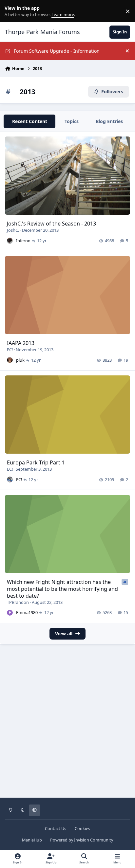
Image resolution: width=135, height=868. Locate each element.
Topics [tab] (72, 121)
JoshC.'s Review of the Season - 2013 (51, 223)
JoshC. (13, 230)
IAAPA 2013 (20, 343)
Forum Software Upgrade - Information (57, 51)
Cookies (82, 828)
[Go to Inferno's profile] (10, 241)
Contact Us (55, 828)
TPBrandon (18, 602)
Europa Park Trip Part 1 (36, 462)
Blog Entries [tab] (109, 121)
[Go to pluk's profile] (10, 360)
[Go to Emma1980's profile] (10, 613)
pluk (20, 360)
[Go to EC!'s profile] (10, 479)
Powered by (81, 840)
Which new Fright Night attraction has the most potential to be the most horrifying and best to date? (62, 588)
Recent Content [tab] (29, 121)
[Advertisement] (67, 725)
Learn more (12, 11)
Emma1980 (27, 612)
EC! (10, 350)
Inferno (23, 241)
